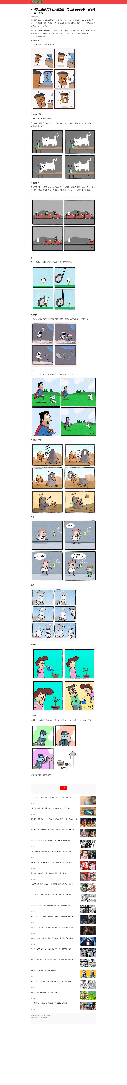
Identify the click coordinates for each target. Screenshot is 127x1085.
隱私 (44, 1017)
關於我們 (33, 1017)
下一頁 (63, 787)
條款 (42, 1017)
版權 (46, 1017)
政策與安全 (37, 1017)
